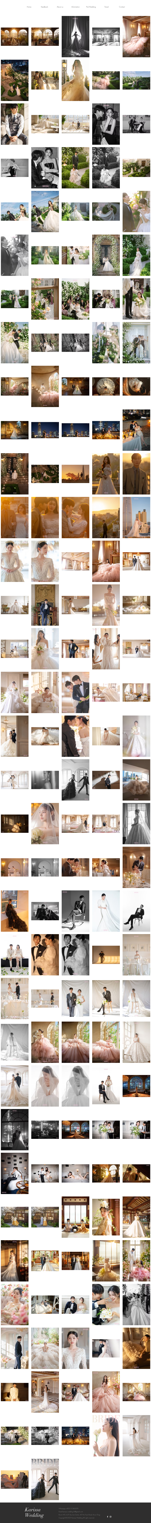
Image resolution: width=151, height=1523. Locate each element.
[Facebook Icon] (107, 1517)
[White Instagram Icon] (110, 1517)
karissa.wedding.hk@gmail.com (73, 1512)
